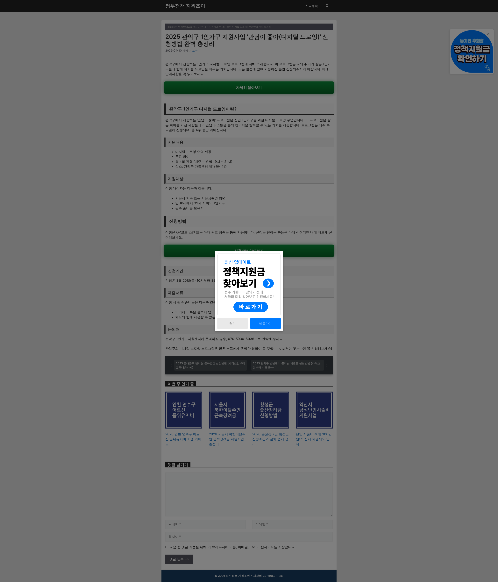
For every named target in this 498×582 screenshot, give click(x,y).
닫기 (232, 323)
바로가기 (265, 323)
